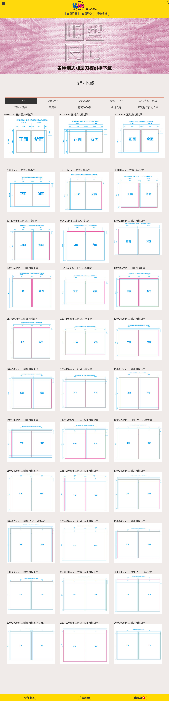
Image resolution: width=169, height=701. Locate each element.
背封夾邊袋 (21, 107)
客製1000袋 (84, 107)
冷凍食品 (116, 107)
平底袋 (53, 107)
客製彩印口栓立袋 (148, 107)
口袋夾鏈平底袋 (148, 100)
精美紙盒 (84, 100)
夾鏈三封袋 (116, 100)
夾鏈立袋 (52, 100)
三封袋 (21, 100)
